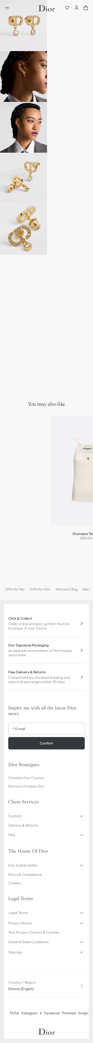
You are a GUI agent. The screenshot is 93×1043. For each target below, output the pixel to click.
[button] (23, 25)
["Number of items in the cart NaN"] (86, 8)
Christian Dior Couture (26, 778)
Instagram (29, 1013)
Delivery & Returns (23, 825)
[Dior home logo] (46, 8)
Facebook (52, 1013)
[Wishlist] (67, 8)
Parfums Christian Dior (26, 786)
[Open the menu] (8, 8)
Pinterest (69, 1013)
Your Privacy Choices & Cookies (33, 932)
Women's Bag (67, 589)
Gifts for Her (15, 589)
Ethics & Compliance (25, 874)
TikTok (14, 1013)
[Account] (76, 8)
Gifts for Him (40, 589)
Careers (14, 883)
